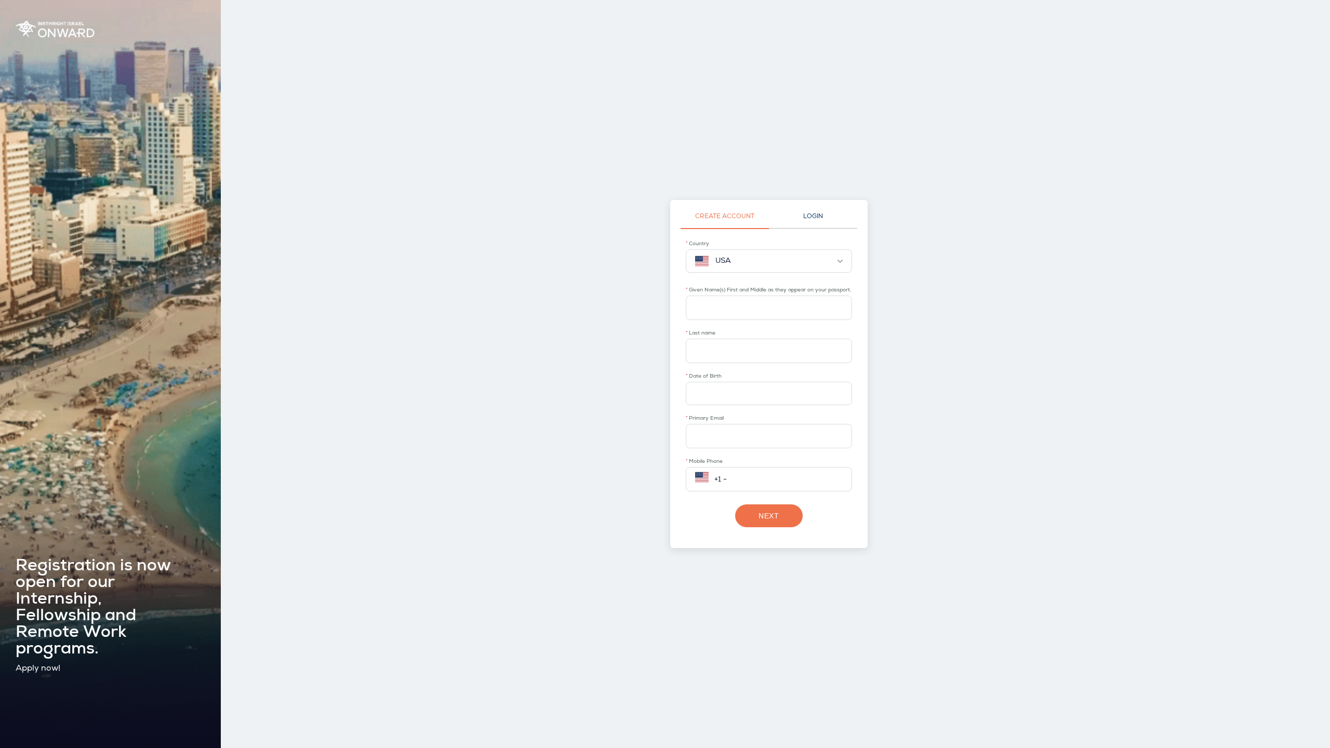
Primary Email (706, 419)
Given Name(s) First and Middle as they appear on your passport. (770, 290)
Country (699, 244)
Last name (702, 333)
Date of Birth (705, 376)
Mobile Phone (706, 462)
